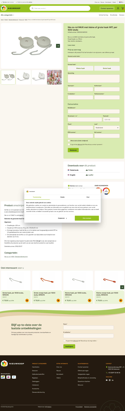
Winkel (6, 19)
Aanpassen (61, 218)
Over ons (97, 2)
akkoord (80, 144)
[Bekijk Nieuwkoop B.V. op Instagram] (109, 380)
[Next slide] (58, 46)
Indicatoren (35, 385)
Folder (90, 170)
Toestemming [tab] (37, 197)
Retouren (80, 385)
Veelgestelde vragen (84, 374)
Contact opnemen (107, 8)
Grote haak (107, 68)
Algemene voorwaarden (90, 406)
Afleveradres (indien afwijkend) (79, 140)
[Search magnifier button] (33, 8)
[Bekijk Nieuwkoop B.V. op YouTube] (106, 380)
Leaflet (90, 175)
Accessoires (35, 388)
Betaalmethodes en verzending (87, 378)
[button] (8, 77)
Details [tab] (62, 197)
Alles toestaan (87, 218)
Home (2, 19)
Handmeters (35, 367)
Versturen (73, 150)
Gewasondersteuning (13, 19)
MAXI (26, 19)
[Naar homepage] (10, 8)
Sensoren (35, 370)
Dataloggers (35, 381)
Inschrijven (69, 346)
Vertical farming (103, 15)
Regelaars (35, 378)
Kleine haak (80, 68)
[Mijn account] (118, 8)
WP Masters (48, 406)
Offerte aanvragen (83, 370)
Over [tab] (88, 197)
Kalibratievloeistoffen (38, 374)
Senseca (121, 15)
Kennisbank (108, 2)
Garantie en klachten (84, 381)
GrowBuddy (113, 15)
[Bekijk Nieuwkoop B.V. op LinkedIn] (112, 380)
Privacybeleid (79, 406)
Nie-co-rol (21, 19)
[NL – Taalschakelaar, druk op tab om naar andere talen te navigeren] (121, 2)
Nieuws (102, 2)
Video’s (114, 2)
